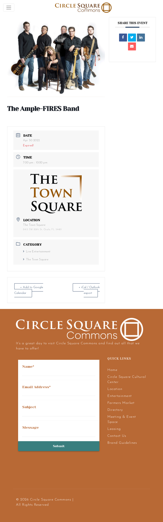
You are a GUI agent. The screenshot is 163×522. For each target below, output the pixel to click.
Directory (115, 410)
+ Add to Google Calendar (28, 290)
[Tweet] (132, 37)
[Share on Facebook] (123, 37)
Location (114, 389)
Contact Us (116, 436)
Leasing (114, 429)
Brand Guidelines (122, 443)
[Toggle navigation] (8, 8)
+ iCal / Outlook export (89, 290)
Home (112, 370)
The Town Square (37, 259)
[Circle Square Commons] (83, 8)
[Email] (132, 46)
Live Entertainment (38, 251)
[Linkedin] (141, 37)
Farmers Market (120, 403)
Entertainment (119, 396)
